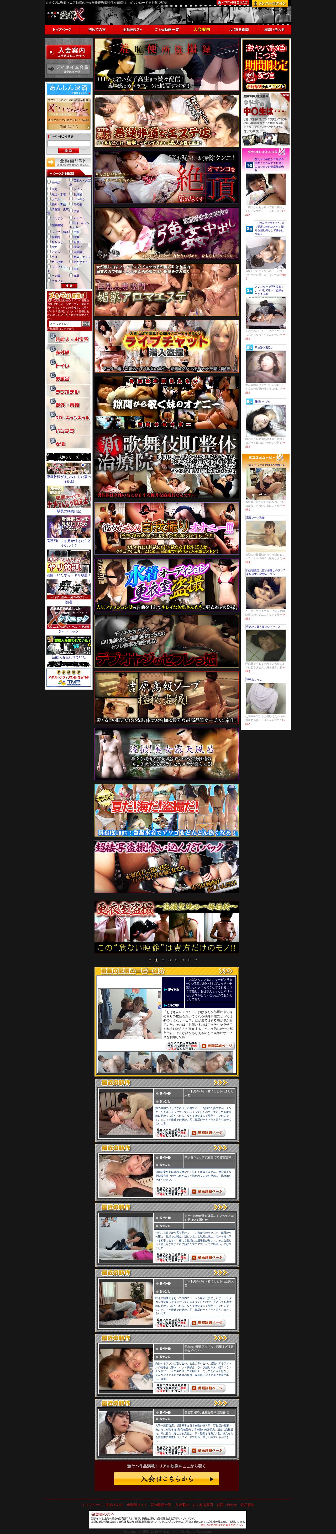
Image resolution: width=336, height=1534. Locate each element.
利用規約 (247, 1505)
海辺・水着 (58, 194)
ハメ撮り (57, 275)
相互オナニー (82, 261)
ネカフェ (57, 280)
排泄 (76, 237)
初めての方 (114, 1505)
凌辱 (76, 275)
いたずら (57, 218)
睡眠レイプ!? (262, 401)
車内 (54, 189)
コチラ (65, 328)
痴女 (54, 247)
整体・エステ (82, 257)
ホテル (55, 199)
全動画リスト (137, 1505)
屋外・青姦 (58, 204)
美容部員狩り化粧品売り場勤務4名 (207, 1412)
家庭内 (55, 237)
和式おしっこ (254, 679)
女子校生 (57, 261)
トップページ (92, 1505)
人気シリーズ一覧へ (69, 664)
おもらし (57, 242)
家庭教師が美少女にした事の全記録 (69, 479)
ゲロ (54, 257)
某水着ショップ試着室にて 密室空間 (208, 1157)
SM (76, 269)
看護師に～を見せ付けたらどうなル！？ (69, 543)
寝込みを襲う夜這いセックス (263, 626)
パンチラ (79, 199)
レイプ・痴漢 (60, 232)
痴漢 (68, 602)
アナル (55, 252)
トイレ (78, 189)
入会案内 (182, 1505)
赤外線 (55, 182)
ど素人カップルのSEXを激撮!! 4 (265, 465)
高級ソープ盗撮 (255, 517)
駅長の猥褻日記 (69, 511)
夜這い (78, 247)
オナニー (79, 218)
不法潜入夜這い (264, 347)
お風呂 (78, 194)
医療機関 (57, 225)
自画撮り (79, 252)
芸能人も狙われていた (69, 657)
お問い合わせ (227, 1505)
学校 (76, 211)
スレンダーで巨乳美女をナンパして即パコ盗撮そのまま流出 (269, 290)
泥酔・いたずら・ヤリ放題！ (69, 575)
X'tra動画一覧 (161, 1505)
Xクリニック (68, 632)
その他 (78, 204)
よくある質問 (202, 1505)
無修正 (78, 242)
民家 (76, 232)
